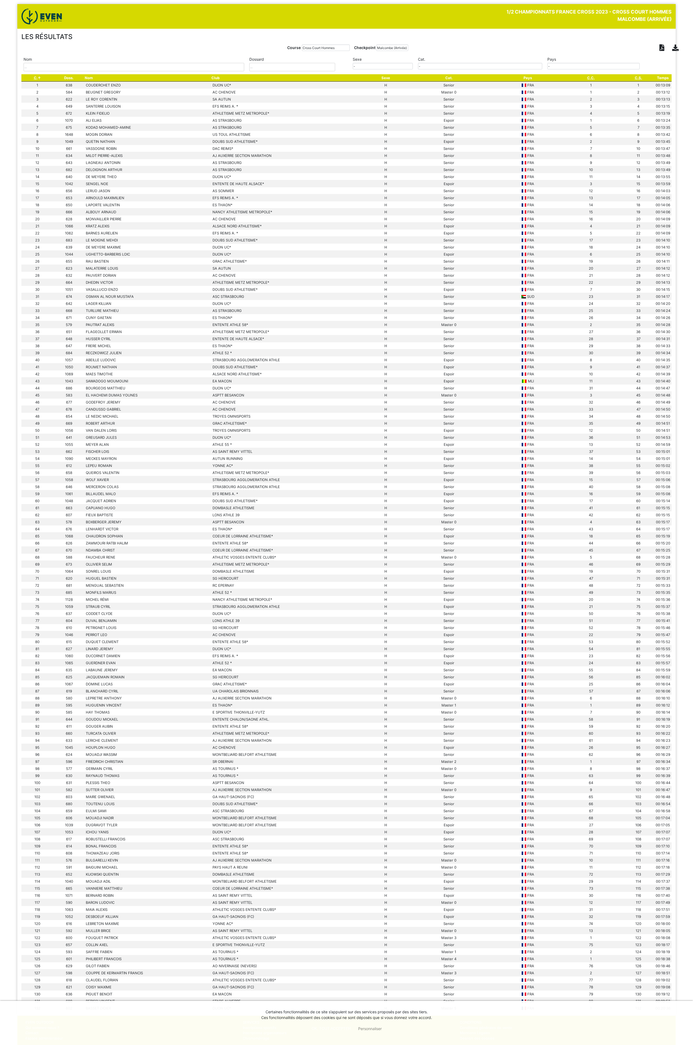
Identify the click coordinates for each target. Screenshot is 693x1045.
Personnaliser (370, 1028)
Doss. (69, 78)
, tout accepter (331, 1028)
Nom (89, 78)
